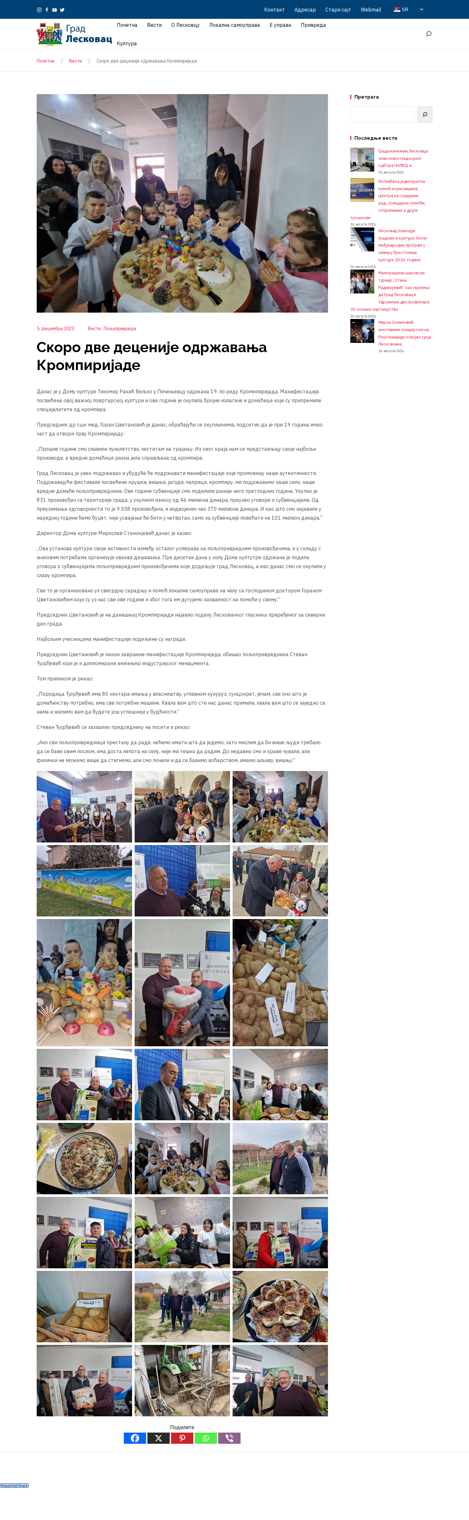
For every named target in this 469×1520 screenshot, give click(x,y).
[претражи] (428, 34)
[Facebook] (46, 9)
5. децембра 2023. (56, 328)
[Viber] (229, 1438)
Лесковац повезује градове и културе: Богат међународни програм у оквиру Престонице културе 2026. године (403, 245)
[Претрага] (425, 114)
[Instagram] (39, 9)
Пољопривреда (120, 328)
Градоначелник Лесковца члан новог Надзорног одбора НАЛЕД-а (403, 158)
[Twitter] (62, 9)
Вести (95, 328)
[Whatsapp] (206, 1438)
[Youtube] (54, 9)
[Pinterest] (182, 1438)
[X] (158, 1438)
